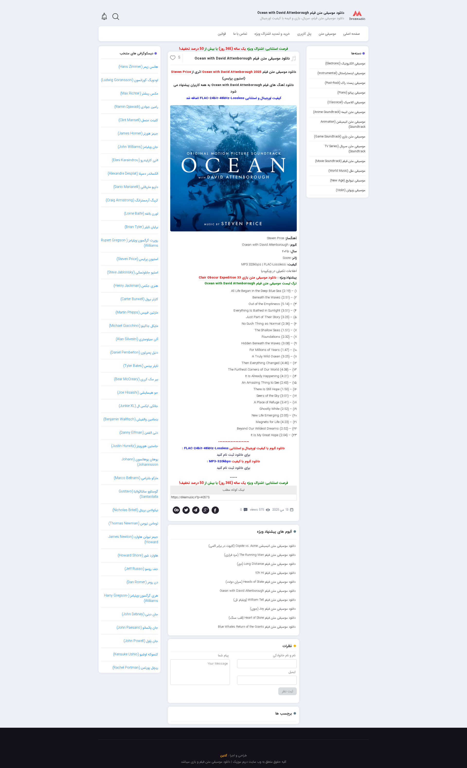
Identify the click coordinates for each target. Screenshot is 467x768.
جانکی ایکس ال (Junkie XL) (138, 406)
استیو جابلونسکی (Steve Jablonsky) (132, 272)
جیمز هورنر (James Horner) (138, 133)
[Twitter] (186, 510)
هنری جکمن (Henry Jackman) (136, 285)
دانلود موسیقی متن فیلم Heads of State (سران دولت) (260, 581)
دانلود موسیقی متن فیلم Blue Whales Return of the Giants (257, 626)
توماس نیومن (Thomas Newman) (133, 523)
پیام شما (223, 655)
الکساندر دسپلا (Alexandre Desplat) (133, 173)
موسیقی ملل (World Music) (346, 170)
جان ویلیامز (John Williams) (138, 147)
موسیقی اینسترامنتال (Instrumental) (341, 73)
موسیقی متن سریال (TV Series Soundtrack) (345, 149)
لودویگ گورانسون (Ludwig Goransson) (129, 80)
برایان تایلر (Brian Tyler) (141, 227)
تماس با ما (240, 33)
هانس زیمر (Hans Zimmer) (138, 66)
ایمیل (292, 672)
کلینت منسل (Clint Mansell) (138, 120)
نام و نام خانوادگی (284, 655)
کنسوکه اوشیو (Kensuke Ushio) (135, 654)
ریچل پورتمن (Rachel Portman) (135, 667)
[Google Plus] (205, 510)
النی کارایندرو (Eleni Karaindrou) (135, 160)
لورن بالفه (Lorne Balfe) (141, 213)
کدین (223, 755)
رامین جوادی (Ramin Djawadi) (136, 107)
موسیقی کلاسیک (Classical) (346, 102)
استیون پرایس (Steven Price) (137, 259)
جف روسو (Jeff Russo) (141, 569)
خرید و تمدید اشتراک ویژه (272, 33)
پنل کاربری (304, 33)
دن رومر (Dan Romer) (142, 582)
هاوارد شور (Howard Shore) (138, 555)
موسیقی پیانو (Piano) (351, 92)
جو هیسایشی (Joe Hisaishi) (137, 392)
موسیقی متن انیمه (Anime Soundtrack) (339, 112)
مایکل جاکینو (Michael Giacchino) (133, 326)
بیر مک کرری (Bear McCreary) (136, 379)
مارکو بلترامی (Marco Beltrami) (136, 478)
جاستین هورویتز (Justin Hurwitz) (134, 446)
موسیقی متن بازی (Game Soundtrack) (339, 136)
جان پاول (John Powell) (141, 641)
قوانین (222, 33)
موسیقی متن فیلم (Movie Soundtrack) (340, 161)
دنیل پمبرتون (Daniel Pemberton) (134, 352)
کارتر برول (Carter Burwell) (139, 299)
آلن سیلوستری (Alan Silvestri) (137, 339)
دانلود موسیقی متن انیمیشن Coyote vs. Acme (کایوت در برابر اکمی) (252, 546)
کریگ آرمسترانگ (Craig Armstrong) (132, 200)
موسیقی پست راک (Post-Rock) (345, 82)
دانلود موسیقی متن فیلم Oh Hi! (275, 572)
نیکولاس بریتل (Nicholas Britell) (135, 510)
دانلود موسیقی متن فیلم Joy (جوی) (273, 608)
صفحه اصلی (351, 33)
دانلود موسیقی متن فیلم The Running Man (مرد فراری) (260, 554)
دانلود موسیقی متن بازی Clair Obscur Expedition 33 (238, 277)
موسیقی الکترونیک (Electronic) (345, 63)
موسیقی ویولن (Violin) (350, 190)
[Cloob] (176, 510)
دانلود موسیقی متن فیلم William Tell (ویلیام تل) (264, 599)
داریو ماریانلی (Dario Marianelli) (135, 187)
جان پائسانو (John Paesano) (137, 627)
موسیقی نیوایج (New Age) (347, 180)
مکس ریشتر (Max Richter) (139, 93)
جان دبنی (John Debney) (140, 614)
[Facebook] (215, 510)
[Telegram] (195, 510)
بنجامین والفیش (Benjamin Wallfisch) (130, 419)
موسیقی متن (327, 33)
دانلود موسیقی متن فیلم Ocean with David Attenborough (242, 58)
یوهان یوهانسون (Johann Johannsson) (140, 462)
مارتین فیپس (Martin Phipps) (137, 312)
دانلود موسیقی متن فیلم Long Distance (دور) (266, 563)
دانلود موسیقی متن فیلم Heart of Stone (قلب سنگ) (262, 617)
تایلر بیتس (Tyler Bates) (140, 366)
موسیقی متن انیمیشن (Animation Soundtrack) (343, 124)
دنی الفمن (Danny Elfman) (138, 432)
